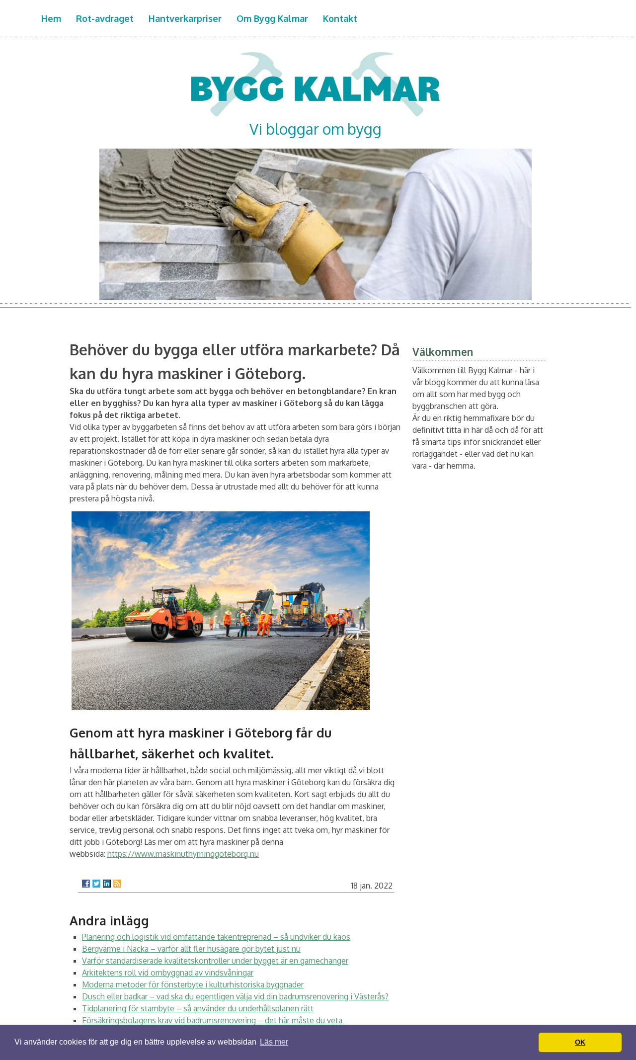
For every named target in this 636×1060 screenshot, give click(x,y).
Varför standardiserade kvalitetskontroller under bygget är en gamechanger (215, 961)
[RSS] (117, 884)
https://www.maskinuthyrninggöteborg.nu (183, 854)
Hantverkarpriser (185, 18)
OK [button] (580, 1042)
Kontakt (340, 18)
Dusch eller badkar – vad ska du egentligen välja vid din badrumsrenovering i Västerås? (235, 996)
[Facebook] (86, 884)
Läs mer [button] (274, 1042)
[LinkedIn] (107, 884)
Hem (51, 18)
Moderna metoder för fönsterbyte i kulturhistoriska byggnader (193, 984)
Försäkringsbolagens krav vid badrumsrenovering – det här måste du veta (212, 1020)
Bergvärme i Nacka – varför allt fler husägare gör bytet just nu (191, 949)
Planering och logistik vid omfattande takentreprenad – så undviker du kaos (216, 937)
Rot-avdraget (105, 18)
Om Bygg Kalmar (272, 18)
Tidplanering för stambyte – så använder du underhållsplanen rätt (198, 1008)
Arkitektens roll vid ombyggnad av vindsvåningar (167, 973)
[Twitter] (96, 884)
